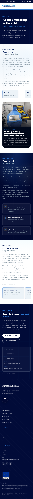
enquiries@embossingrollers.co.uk (12, 363)
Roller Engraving (6, 410)
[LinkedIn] (10, 463)
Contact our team (11, 335)
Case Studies (5, 431)
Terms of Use (11, 496)
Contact (4, 440)
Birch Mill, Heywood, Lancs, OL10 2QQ (13, 368)
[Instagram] (3, 463)
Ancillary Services (6, 419)
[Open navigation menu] (29, 6)
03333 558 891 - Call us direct (9, 1)
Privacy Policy (4, 496)
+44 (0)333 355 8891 (11, 340)
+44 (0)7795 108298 (9, 358)
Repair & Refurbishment (7, 413)
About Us (4, 434)
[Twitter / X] (7, 463)
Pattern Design (5, 416)
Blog (3, 437)
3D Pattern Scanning (7, 422)
